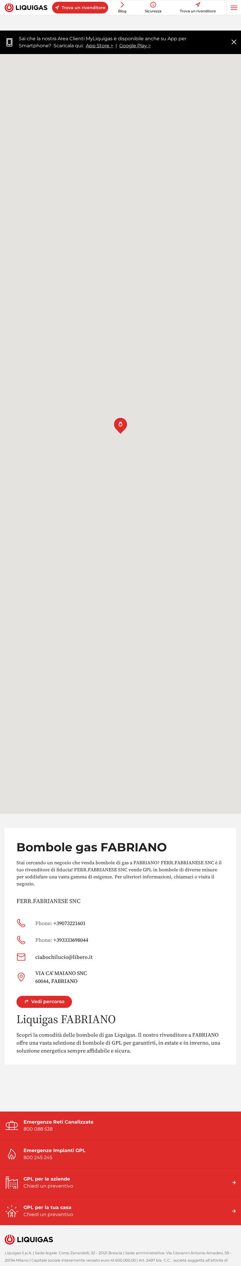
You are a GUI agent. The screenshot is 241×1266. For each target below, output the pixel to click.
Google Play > (135, 45)
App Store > (99, 45)
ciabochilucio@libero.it (64, 957)
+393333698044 (61, 940)
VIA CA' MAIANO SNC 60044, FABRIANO (61, 977)
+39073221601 (60, 923)
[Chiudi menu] (234, 42)
